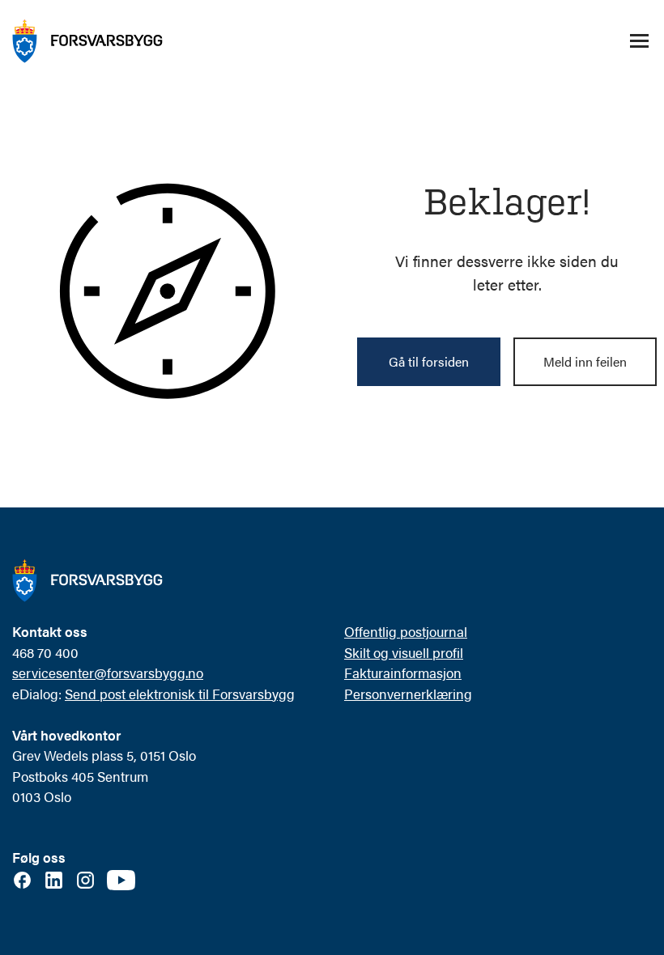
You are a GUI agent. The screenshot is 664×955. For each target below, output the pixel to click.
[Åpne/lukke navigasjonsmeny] (639, 41)
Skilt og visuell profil (403, 652)
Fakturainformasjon (403, 672)
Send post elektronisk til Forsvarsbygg (180, 693)
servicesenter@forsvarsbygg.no (107, 672)
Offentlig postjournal (405, 631)
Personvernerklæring (408, 693)
